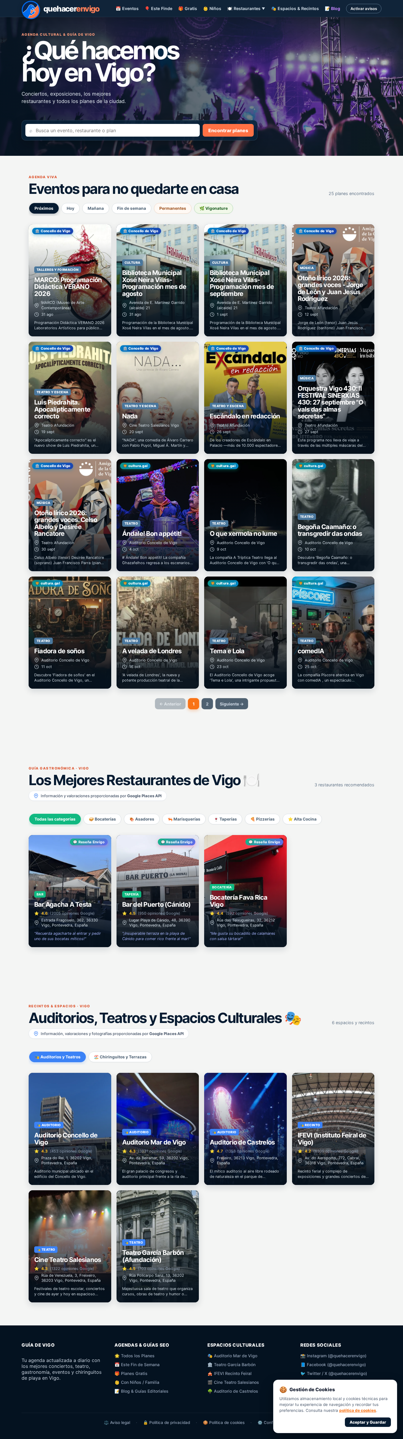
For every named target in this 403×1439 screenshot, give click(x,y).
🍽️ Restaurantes (246, 8)
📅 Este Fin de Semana (137, 1364)
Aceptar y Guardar (368, 1422)
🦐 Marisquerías (184, 819)
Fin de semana (131, 208)
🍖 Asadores (141, 819)
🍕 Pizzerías (262, 819)
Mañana (96, 208)
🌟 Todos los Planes (134, 1355)
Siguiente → (232, 703)
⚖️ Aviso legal (117, 1422)
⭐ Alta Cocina (302, 819)
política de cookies (357, 1410)
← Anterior (170, 703)
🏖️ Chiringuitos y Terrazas (120, 1057)
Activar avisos (363, 8)
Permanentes (172, 208)
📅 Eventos (127, 8)
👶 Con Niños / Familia (136, 1382)
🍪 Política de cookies (224, 1422)
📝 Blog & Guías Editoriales (141, 1391)
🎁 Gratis (187, 8)
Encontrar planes (228, 130)
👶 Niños (212, 8)
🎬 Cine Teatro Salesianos (233, 1382)
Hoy (70, 208)
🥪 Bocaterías (102, 819)
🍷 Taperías (225, 819)
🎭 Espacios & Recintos (295, 8)
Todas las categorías (55, 819)
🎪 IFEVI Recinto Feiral (229, 1373)
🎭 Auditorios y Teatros (58, 1057)
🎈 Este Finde (158, 8)
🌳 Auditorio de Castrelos (232, 1391)
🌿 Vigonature (213, 208)
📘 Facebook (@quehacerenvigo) (333, 1364)
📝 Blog (332, 8)
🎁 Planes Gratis (131, 1373)
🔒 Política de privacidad (166, 1422)
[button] (70, 280)
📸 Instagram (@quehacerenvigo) (333, 1355)
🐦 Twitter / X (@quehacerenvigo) (333, 1373)
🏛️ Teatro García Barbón (231, 1364)
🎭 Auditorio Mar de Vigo (232, 1355)
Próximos (44, 208)
